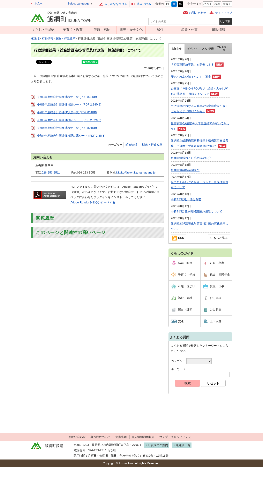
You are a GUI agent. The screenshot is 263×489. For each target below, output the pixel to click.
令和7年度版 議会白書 (186, 199)
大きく (227, 4)
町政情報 (218, 29)
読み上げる (144, 4)
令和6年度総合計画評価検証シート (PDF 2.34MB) (69, 104)
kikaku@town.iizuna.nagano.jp (136, 172)
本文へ (38, 3)
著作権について (100, 437)
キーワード (178, 369)
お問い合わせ (197, 12)
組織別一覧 (183, 445)
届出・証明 (185, 309)
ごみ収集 (215, 309)
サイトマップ (223, 12)
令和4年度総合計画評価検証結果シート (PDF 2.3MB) (71, 135)
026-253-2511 (51, 172)
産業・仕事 (189, 29)
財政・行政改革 (65, 38)
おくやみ (215, 298)
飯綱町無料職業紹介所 (185, 170)
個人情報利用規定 (143, 437)
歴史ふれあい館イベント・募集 (191, 76)
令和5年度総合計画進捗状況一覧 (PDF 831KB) (67, 112)
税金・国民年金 (220, 274)
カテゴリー (178, 361)
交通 (181, 321)
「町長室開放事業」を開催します (192, 64)
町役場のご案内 (158, 445)
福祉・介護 (185, 298)
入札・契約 (208, 48)
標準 (217, 4)
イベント (192, 48)
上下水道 (215, 321)
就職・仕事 (217, 286)
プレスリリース (224, 49)
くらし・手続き (43, 29)
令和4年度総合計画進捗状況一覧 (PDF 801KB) (67, 127)
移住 (160, 29)
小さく (207, 4)
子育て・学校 (186, 274)
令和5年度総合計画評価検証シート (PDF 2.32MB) (69, 120)
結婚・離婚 (185, 262)
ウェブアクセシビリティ (175, 437)
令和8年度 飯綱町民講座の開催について (196, 211)
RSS (181, 237)
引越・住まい (186, 286)
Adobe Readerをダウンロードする (92, 202)
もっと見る (220, 237)
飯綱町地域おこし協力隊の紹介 (191, 158)
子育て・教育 (73, 29)
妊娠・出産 (217, 262)
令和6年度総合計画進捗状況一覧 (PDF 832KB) (67, 97)
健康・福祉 (102, 29)
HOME (35, 38)
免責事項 (121, 437)
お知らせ (176, 48)
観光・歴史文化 (131, 29)
